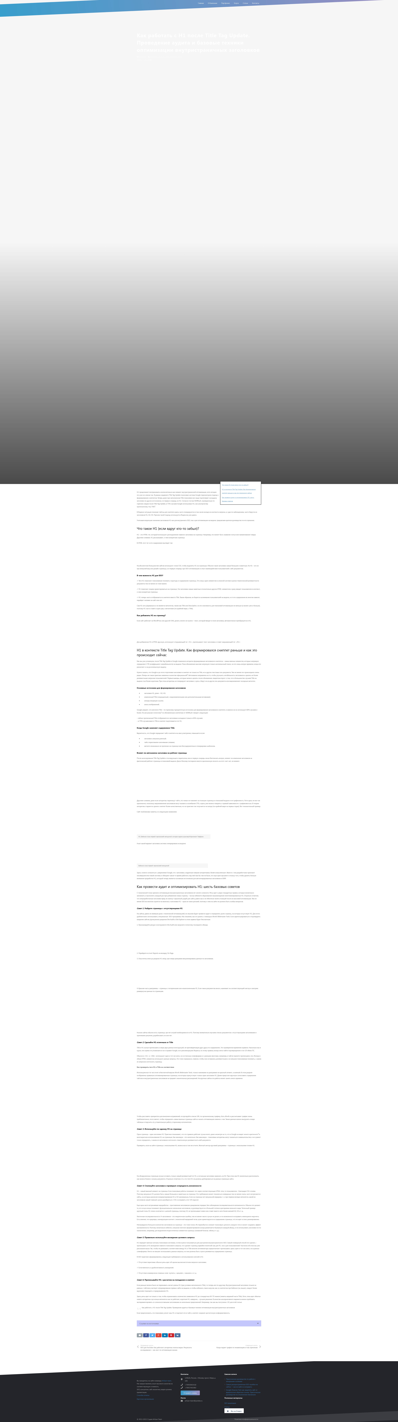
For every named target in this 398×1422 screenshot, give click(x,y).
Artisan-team (166, 1381)
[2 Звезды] (199, 186)
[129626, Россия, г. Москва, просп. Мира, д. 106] (183, 1379)
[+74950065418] (183, 1385)
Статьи (226, 1407)
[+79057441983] (183, 1388)
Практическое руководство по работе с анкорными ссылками (240, 1380)
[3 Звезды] (199, 270)
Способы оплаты (143, 1395)
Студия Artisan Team (154, 1419)
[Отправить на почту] (140, 1335)
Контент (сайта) (177, 57)
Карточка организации (145, 1399)
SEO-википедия (230, 1403)
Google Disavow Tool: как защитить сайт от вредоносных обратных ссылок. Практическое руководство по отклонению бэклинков (243, 1392)
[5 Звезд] (199, 438)
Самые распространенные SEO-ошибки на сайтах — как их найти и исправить (242, 1385)
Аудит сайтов (157, 57)
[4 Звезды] (199, 354)
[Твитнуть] (152, 1335)
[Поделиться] (146, 1335)
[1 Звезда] (199, 102)
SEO (151, 57)
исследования (167, 57)
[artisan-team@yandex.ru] (183, 1401)
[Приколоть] (171, 1335)
